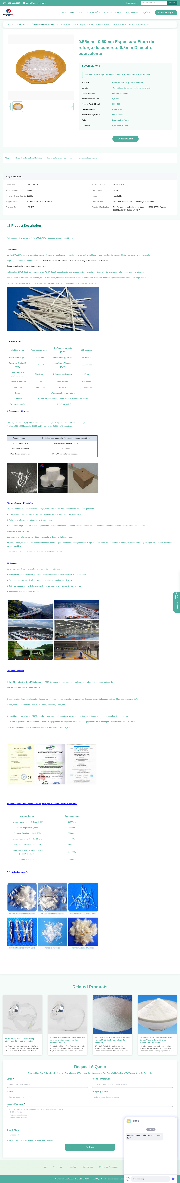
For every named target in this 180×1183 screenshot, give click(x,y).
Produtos (76, 12)
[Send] (173, 1179)
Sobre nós (93, 12)
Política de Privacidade (108, 1167)
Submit (90, 1147)
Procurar (172, 3)
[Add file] (128, 1179)
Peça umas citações (138, 12)
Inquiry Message (16, 1104)
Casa (63, 12)
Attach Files (13, 1130)
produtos (21, 24)
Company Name (100, 1091)
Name (10, 1091)
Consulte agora (166, 12)
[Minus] (173, 1121)
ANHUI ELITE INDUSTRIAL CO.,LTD (87, 1179)
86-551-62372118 (12, 3)
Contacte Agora (22, 1050)
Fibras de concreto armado (43, 24)
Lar (8, 24)
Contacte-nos (112, 12)
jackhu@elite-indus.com (36, 3)
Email (10, 1079)
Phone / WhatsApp (101, 1079)
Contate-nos (87, 1167)
